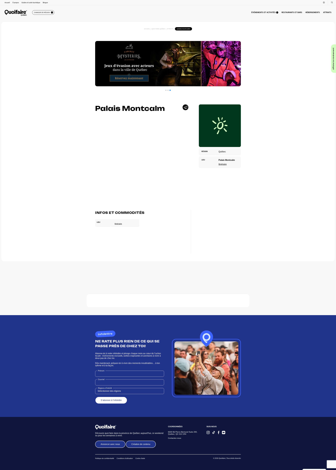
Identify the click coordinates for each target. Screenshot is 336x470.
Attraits (327, 12)
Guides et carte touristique (31, 3)
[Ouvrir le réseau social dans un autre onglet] (208, 433)
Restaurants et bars (292, 12)
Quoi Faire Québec (158, 29)
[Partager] (185, 107)
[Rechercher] (332, 2)
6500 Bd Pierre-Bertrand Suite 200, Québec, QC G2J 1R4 (182, 433)
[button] (165, 90)
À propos (15, 3)
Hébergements (312, 12)
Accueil (7, 3)
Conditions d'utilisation (125, 458)
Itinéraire (223, 164)
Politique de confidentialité (104, 458)
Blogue (45, 3)
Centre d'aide (140, 458)
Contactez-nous (174, 438)
